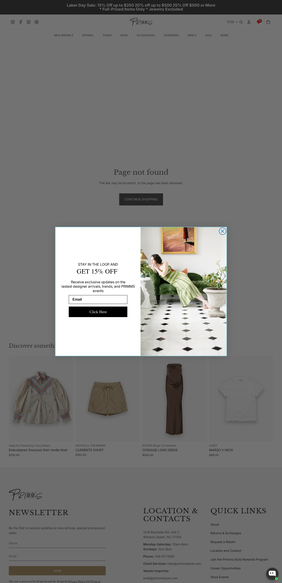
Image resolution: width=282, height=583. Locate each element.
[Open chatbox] (272, 574)
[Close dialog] (222, 231)
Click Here (98, 312)
